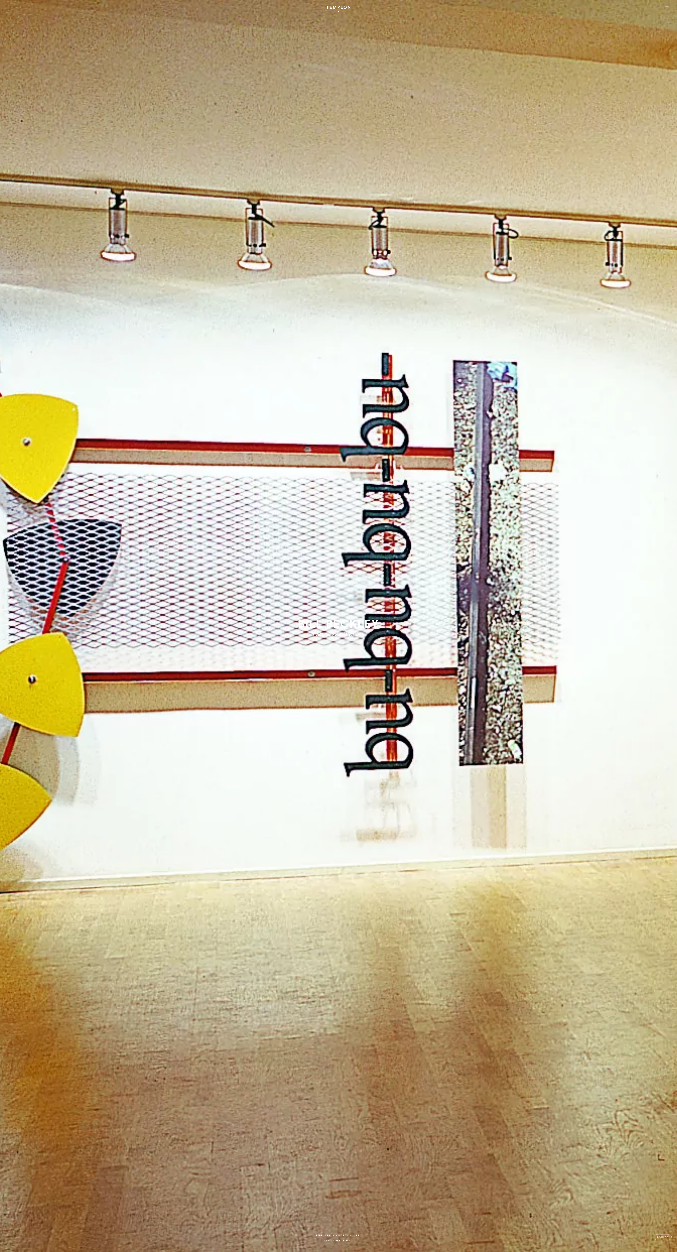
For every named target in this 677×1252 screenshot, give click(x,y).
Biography (663, 1237)
